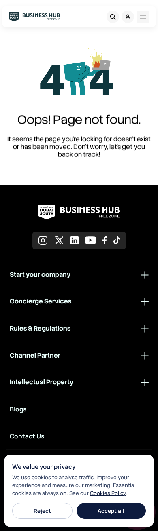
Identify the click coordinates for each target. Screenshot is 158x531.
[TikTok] (116, 240)
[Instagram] (43, 240)
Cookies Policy (108, 493)
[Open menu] (143, 17)
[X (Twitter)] (59, 240)
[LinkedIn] (74, 240)
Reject (42, 510)
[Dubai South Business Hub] (34, 16)
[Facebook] (104, 240)
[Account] (128, 17)
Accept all (111, 510)
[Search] (113, 17)
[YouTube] (90, 240)
